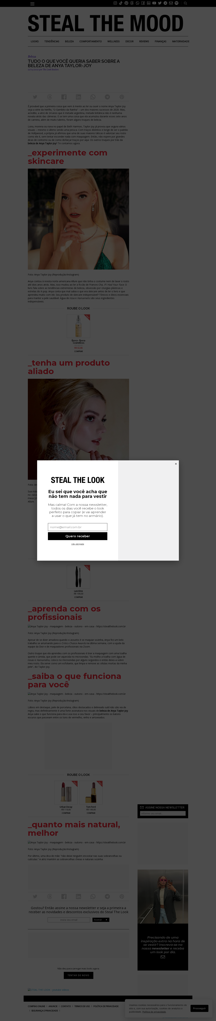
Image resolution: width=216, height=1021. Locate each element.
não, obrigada (77, 544)
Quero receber (77, 536)
